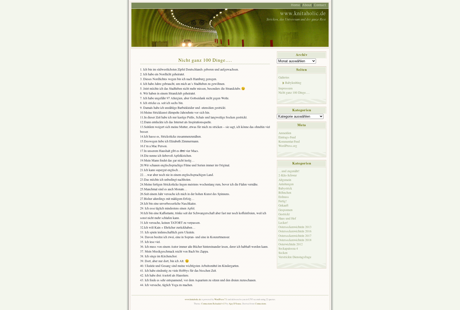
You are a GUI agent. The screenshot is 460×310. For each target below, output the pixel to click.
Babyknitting (293, 83)
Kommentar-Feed (289, 141)
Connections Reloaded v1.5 (213, 303)
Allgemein (284, 180)
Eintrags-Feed (287, 137)
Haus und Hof (287, 218)
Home (295, 5)
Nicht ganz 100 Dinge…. (205, 60)
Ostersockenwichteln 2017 (294, 236)
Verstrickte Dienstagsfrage (294, 257)
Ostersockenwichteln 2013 (294, 227)
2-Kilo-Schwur (287, 175)
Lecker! (283, 223)
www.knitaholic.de (303, 13)
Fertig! (282, 201)
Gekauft (283, 205)
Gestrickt (284, 214)
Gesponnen (285, 210)
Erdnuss (283, 197)
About (306, 5)
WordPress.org (287, 146)
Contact (320, 5)
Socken (283, 253)
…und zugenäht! (288, 171)
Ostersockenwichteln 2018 (294, 240)
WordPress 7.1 (220, 299)
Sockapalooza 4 (288, 248)
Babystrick (285, 188)
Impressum (285, 88)
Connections (260, 303)
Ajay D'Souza (235, 303)
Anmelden (284, 133)
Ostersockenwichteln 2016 (294, 231)
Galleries (283, 77)
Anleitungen (286, 184)
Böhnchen (284, 193)
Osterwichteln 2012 (290, 244)
